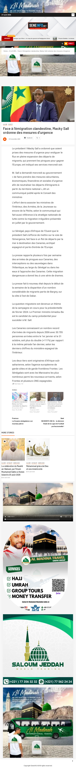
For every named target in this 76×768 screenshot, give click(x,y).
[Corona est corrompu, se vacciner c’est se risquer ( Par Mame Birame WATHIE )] (38, 396)
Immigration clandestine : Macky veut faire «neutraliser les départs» (20, 404)
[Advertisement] (38, 69)
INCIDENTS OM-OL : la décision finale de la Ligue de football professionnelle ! (52, 422)
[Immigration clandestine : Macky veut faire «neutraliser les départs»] (20, 396)
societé (10, 124)
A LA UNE (5, 124)
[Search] (62, 43)
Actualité (9, 463)
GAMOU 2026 (16, 463)
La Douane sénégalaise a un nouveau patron (22, 421)
